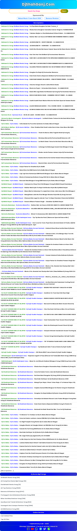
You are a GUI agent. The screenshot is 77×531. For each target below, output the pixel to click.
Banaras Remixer (52, 18)
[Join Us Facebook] (28, 528)
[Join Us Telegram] (40, 528)
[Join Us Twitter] (44, 528)
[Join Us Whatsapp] (36, 528)
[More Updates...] (7, 471)
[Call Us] (49, 528)
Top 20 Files (5, 519)
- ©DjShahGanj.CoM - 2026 (38, 524)
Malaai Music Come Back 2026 (29, 18)
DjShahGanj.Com (38, 4)
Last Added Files (7, 516)
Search (64, 11)
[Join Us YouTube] (32, 528)
